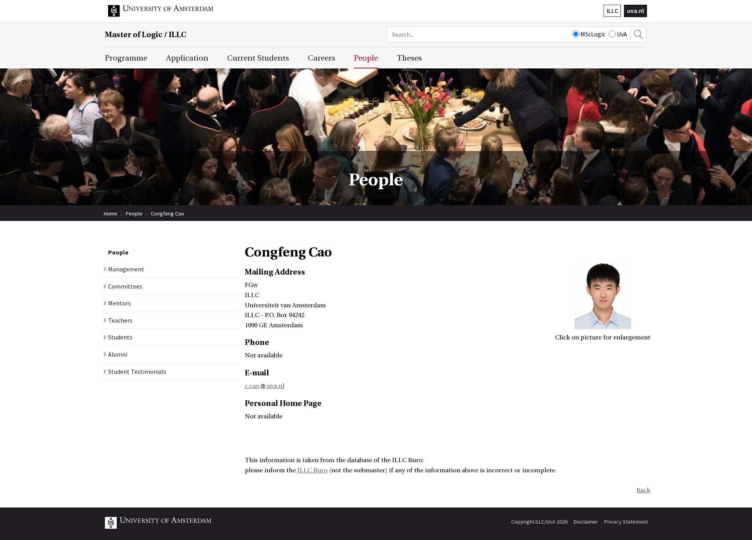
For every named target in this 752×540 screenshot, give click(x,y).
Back (643, 490)
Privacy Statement (626, 521)
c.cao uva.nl (264, 385)
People (134, 213)
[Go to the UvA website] (167, 14)
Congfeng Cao (167, 213)
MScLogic (593, 34)
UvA (622, 34)
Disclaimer (586, 521)
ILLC (612, 10)
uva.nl (635, 10)
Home (111, 213)
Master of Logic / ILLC (145, 34)
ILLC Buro (312, 470)
